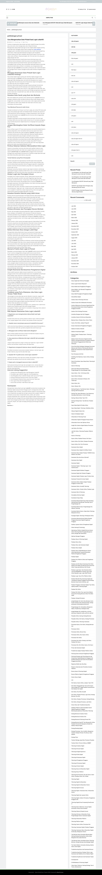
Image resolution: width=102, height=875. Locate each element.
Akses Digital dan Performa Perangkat (80, 280)
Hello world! (88, 200)
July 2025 (73, 240)
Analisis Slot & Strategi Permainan (79, 311)
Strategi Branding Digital (77, 728)
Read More (9, 405)
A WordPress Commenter (77, 200)
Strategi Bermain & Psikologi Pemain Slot (81, 719)
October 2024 (74, 266)
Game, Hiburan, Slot (76, 386)
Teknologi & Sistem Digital (77, 766)
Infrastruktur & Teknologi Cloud (78, 416)
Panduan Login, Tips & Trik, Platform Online (81, 576)
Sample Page (49, 17)
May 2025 (73, 246)
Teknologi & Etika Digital (77, 754)
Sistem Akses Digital (76, 677)
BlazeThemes (60, 872)
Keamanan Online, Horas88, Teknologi (80, 486)
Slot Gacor (73, 70)
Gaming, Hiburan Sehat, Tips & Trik (79, 398)
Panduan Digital (75, 556)
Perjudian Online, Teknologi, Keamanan (80, 621)
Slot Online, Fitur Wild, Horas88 (78, 691)
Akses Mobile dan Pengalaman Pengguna (80, 286)
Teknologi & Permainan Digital (78, 763)
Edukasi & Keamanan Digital (77, 331)
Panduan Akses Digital (76, 547)
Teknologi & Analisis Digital (77, 746)
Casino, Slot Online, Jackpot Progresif (80, 323)
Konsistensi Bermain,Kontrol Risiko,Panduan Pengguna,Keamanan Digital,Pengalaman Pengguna (81, 520)
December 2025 (75, 226)
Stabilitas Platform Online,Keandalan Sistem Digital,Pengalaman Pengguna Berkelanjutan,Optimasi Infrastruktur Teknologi (82, 709)
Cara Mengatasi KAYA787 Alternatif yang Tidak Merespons (30, 22)
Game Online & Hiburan (76, 376)
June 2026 (73, 209)
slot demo (73, 127)
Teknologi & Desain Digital (77, 748)
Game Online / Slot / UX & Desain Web (80, 373)
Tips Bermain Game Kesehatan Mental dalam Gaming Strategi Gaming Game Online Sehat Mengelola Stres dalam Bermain (81, 836)
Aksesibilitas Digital (76, 296)
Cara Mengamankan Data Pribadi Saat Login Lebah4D (25, 39)
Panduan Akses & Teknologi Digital (79, 539)
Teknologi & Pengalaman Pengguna (79, 760)
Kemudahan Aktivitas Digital (77, 495)
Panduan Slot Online (76, 589)
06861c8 (11, 42)
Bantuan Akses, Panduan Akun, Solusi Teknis (81, 320)
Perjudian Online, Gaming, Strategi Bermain (81, 616)
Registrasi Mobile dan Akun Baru (78, 664)
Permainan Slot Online (76, 637)
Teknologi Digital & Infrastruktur (78, 782)
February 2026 (74, 220)
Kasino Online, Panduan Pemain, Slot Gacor (81, 438)
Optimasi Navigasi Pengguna (78, 536)
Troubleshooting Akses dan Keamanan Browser (82, 849)
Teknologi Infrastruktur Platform (78, 818)
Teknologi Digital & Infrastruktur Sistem (80, 785)
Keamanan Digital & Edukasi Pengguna (80, 470)
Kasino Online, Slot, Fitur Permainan (79, 444)
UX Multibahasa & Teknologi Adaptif (79, 862)
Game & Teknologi (75, 365)
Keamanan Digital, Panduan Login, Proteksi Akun (82, 476)
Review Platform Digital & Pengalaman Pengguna (82, 674)
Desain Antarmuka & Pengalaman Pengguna (81, 325)
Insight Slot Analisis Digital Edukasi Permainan (82, 425)
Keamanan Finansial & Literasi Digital (80, 479)
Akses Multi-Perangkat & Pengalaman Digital (81, 294)
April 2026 (73, 214)
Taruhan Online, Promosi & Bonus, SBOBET (81, 743)
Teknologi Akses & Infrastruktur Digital (80, 769)
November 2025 (75, 229)
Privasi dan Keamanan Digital (78, 647)
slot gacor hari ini (75, 150)
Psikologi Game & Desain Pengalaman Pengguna (82, 653)
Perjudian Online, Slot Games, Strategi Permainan (82, 618)
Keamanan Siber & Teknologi (78, 492)
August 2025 (74, 237)
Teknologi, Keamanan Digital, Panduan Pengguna (82, 827)
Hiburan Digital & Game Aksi (78, 411)
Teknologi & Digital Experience (78, 751)
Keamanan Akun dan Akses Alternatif (80, 457)
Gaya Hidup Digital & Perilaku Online (79, 405)
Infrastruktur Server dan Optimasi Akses (80, 422)
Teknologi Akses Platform (77, 771)
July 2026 (73, 206)
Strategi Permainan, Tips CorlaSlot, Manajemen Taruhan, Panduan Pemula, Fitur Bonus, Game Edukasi (82, 733)
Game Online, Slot (75, 383)
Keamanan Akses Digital (77, 447)
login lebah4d (37, 49)
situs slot (73, 98)
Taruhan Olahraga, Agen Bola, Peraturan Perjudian (82, 740)
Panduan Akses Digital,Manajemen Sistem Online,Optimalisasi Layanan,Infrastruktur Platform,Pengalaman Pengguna (81, 552)
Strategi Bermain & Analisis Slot (78, 716)
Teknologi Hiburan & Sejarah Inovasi (79, 811)
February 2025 (74, 255)
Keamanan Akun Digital (76, 460)
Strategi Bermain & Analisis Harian (79, 713)
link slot (73, 75)
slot (72, 64)
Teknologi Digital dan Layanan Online (79, 795)
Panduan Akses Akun (76, 542)
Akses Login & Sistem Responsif (79, 283)
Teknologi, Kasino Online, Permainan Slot (80, 824)
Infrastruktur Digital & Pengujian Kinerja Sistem (82, 419)
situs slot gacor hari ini (76, 138)
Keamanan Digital (75, 463)
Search (72, 161)
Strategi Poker (74, 737)
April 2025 (73, 249)
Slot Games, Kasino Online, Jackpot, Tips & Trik (82, 683)
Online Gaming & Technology (78, 527)
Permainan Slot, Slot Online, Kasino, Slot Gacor (82, 645)
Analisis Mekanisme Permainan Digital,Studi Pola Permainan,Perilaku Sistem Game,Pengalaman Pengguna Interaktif (82, 307)
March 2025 (74, 252)
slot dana (73, 110)
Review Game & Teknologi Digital (79, 671)
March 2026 (74, 217)
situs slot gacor (75, 81)
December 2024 (75, 260)
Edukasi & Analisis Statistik (77, 328)
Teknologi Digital (75, 779)
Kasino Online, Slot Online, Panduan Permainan (82, 441)
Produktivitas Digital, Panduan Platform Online (82, 650)
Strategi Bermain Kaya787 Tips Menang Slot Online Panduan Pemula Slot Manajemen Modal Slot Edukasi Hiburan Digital (83, 724)
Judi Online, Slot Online (76, 428)
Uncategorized (74, 859)
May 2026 (73, 211)
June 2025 (73, 243)
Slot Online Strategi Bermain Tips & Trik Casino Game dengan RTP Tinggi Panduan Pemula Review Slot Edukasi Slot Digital (82, 687)
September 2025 (75, 234)
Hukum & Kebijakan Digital (77, 414)
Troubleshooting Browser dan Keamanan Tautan (82, 856)
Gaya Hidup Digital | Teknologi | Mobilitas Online (82, 408)
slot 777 (73, 92)
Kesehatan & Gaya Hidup (77, 498)
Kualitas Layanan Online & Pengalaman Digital (82, 524)
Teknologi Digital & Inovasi (77, 787)
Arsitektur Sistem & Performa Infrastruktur (81, 317)
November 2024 (75, 263)
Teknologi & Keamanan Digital (78, 757)
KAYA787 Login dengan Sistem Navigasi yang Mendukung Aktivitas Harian (69, 1)
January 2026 (74, 223)
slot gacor (73, 104)
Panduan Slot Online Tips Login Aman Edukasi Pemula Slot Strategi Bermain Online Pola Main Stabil (82, 594)
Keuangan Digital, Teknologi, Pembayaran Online (82, 515)
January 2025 (74, 258)
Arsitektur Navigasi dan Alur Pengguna (80, 314)
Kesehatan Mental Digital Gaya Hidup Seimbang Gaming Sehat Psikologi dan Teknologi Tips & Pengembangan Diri (82, 502)
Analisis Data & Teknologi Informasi (79, 299)
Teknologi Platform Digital (77, 821)
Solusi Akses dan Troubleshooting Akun (80, 704)
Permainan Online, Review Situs (78, 632)
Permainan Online (75, 629)
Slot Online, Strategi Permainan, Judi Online (81, 702)
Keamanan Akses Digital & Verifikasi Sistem (81, 450)
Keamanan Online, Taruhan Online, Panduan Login (82, 489)
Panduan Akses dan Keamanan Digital (80, 545)
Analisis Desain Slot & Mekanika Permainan (81, 302)
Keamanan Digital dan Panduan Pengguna (80, 473)
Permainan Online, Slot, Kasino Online (80, 634)
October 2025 (74, 232)
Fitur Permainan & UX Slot (77, 354)
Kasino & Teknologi (75, 435)
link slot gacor (74, 58)
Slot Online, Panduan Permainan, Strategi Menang (82, 699)
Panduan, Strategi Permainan (78, 598)
